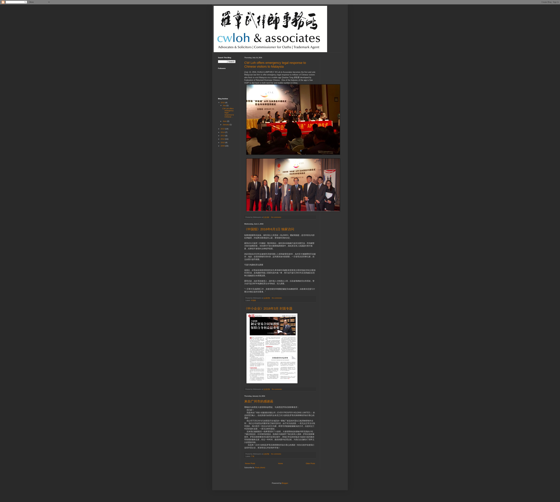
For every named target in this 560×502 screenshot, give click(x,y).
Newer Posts (250, 463)
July (224, 106)
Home (280, 463)
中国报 (253, 300)
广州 (252, 456)
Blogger (285, 483)
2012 (223, 139)
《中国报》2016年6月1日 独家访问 (269, 229)
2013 (223, 136)
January (226, 125)
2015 (223, 129)
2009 (223, 146)
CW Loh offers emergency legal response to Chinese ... (228, 113)
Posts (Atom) (260, 468)
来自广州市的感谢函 (258, 401)
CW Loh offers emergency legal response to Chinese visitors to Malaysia (275, 64)
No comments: (276, 217)
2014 (223, 132)
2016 (223, 103)
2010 (223, 143)
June (225, 121)
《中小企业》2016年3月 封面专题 (268, 308)
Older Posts (310, 463)
